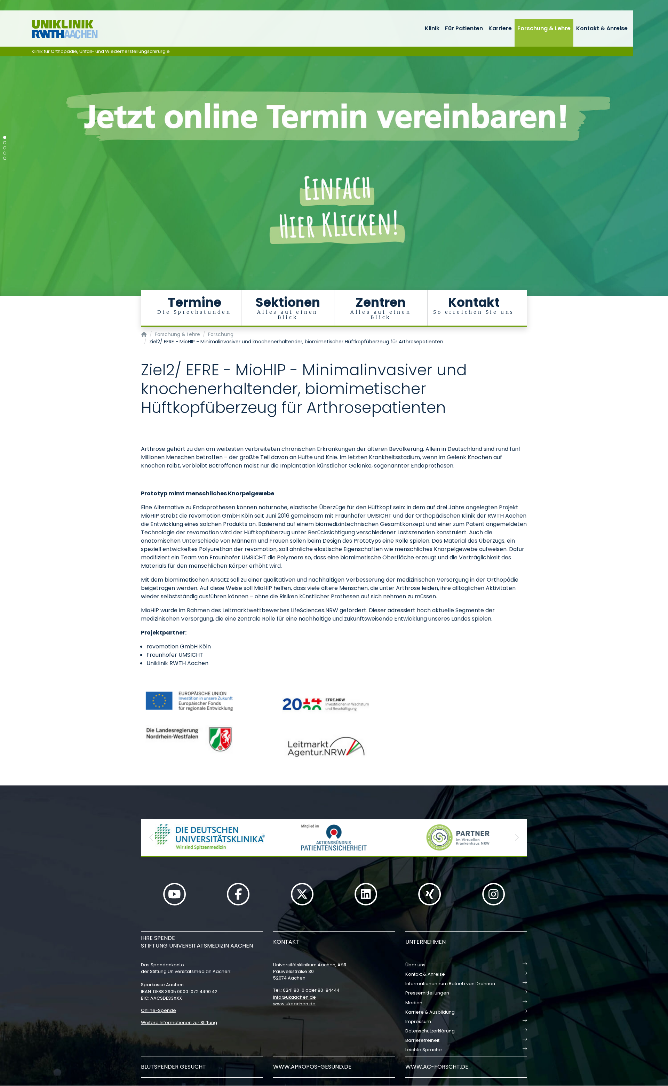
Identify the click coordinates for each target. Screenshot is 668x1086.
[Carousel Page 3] (4, 148)
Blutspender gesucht (173, 1067)
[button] (151, 837)
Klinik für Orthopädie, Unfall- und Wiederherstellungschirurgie (101, 51)
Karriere (500, 28)
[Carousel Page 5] (4, 158)
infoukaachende (294, 997)
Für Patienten (464, 28)
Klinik (432, 28)
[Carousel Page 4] (4, 153)
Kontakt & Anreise (602, 28)
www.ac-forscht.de (436, 1067)
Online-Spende (158, 1010)
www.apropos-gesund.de (312, 1067)
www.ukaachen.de (294, 1004)
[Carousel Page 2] (4, 142)
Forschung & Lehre (544, 28)
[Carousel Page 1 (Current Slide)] (4, 137)
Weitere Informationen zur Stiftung (179, 1022)
